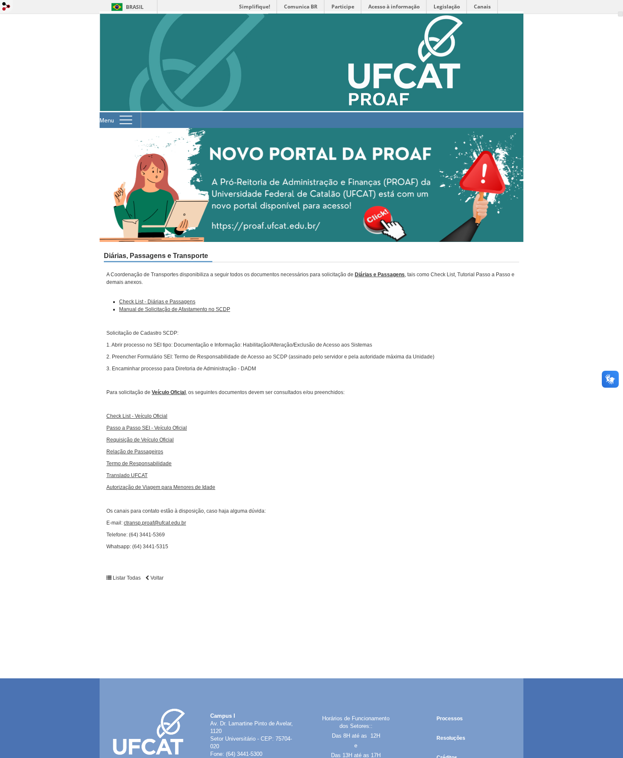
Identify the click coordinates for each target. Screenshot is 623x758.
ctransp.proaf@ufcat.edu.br (155, 523)
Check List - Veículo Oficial (136, 416)
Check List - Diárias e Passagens (157, 302)
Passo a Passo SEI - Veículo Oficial (146, 428)
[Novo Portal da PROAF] (311, 185)
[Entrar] (6, 7)
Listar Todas (126, 578)
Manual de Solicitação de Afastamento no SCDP (174, 309)
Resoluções (451, 738)
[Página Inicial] (311, 108)
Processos (450, 719)
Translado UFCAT (126, 475)
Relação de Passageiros (134, 452)
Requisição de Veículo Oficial (140, 440)
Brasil (135, 7)
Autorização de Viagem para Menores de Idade (160, 487)
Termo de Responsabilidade (139, 463)
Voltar (156, 578)
